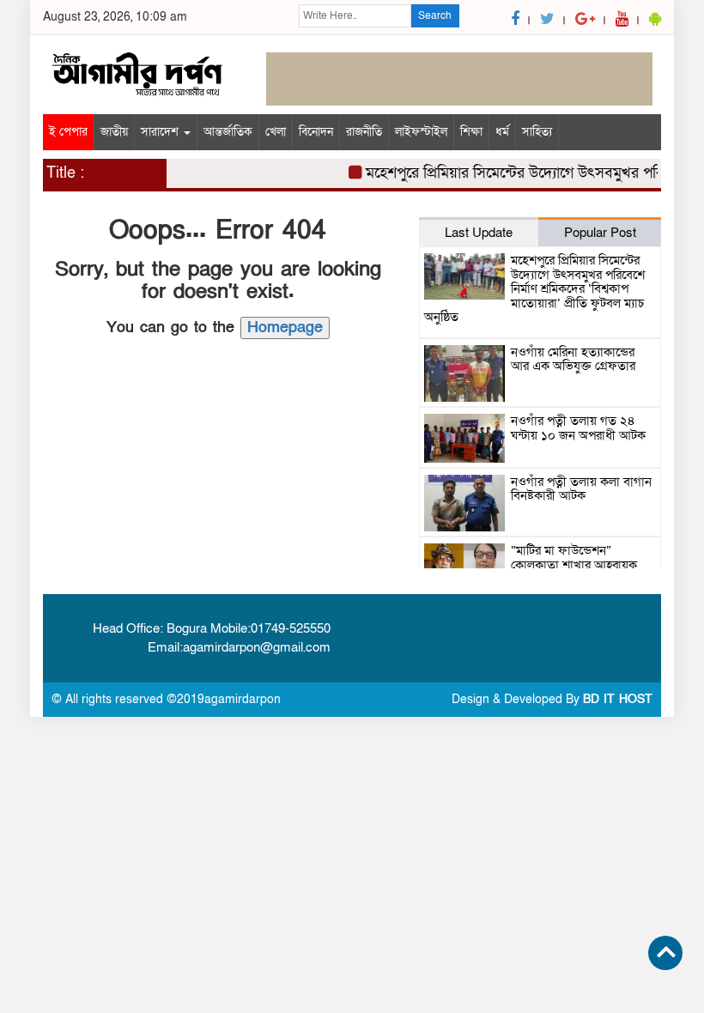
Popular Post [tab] (600, 232)
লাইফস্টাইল (421, 132)
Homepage (285, 327)
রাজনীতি (364, 132)
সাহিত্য (537, 132)
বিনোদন (316, 132)
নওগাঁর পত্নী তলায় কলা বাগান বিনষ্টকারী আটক (581, 489)
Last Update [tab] (479, 232)
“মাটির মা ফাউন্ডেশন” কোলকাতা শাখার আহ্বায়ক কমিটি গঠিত (574, 564)
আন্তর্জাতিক (227, 132)
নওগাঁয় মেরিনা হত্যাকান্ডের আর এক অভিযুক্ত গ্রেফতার (573, 359)
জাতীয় (114, 132)
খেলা (275, 132)
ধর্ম (502, 132)
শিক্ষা (471, 132)
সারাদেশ (161, 132)
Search (435, 15)
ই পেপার (68, 132)
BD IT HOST (617, 699)
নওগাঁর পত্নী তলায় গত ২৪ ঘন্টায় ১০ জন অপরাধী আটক (578, 428)
